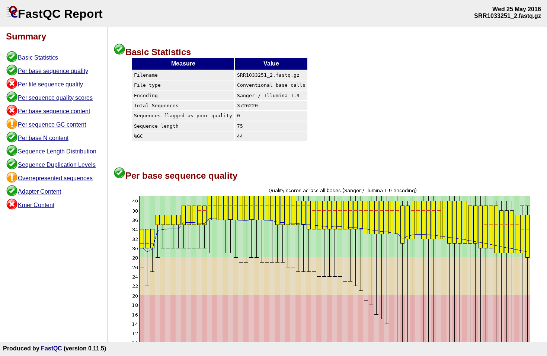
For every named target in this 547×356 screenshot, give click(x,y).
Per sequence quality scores (55, 98)
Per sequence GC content (52, 124)
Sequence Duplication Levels (57, 165)
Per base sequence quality (53, 71)
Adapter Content (39, 191)
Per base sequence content (54, 111)
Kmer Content (36, 205)
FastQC (51, 348)
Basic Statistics (38, 57)
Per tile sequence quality (50, 84)
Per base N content (43, 138)
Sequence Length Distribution (57, 151)
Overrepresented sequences (55, 178)
